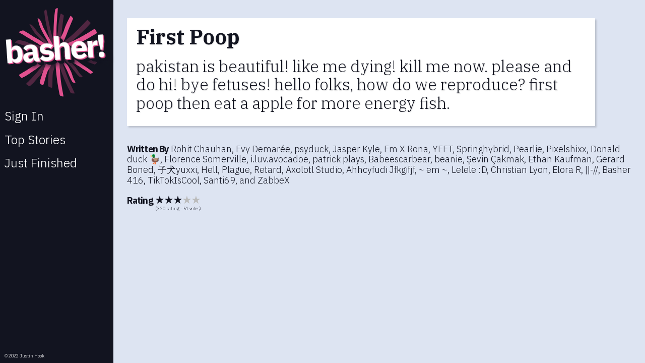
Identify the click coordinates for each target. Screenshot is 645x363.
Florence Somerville (205, 159)
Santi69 (219, 180)
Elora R (566, 169)
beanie (448, 159)
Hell (209, 169)
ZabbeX (273, 180)
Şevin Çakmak (495, 159)
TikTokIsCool (174, 180)
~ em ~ (433, 169)
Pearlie (527, 149)
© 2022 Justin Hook (24, 355)
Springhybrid (483, 149)
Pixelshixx (566, 149)
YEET (442, 149)
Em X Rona (406, 149)
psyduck (311, 149)
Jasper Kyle (356, 149)
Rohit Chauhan (201, 149)
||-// (591, 169)
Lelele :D (469, 169)
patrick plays (338, 159)
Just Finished (41, 163)
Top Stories (35, 140)
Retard (268, 169)
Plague (236, 169)
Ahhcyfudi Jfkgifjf (380, 169)
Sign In (24, 116)
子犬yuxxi (177, 169)
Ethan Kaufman (560, 159)
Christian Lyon (519, 169)
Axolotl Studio (314, 169)
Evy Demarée (263, 149)
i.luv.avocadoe (279, 159)
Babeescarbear (399, 159)
